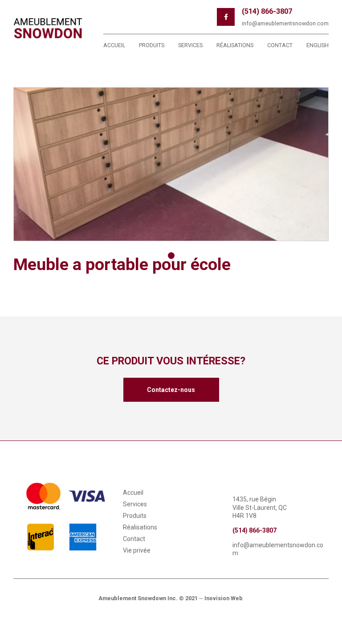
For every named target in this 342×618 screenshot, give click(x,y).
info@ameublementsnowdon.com (285, 23)
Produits (151, 45)
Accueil (114, 45)
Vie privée (137, 550)
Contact (280, 45)
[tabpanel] (171, 164)
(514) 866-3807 (267, 11)
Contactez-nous (171, 389)
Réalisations (234, 45)
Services (190, 45)
